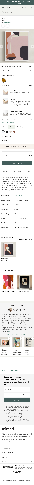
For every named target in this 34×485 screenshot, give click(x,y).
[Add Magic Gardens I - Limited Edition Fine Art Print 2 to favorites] (9, 338)
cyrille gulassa (7, 22)
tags (28, 172)
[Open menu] (3, 7)
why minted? (17, 172)
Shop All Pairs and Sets (26, 240)
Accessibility (29, 477)
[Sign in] (22, 7)
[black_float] (6, 131)
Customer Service (8, 453)
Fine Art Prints (13, 370)
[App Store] (8, 467)
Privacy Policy (16, 477)
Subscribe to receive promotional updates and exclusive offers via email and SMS (16, 380)
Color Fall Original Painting (8, 291)
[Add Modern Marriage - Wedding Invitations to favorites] (32, 338)
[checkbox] (4, 127)
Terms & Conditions (6, 477)
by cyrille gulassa (5, 260)
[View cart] (30, 7)
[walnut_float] (14, 131)
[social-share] (3, 25)
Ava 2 (13, 191)
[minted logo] (9, 7)
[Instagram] (20, 472)
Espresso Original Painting (23, 291)
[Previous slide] (1, 46)
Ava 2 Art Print (4, 258)
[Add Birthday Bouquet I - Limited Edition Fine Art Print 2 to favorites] (21, 338)
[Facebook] (13, 472)
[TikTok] (18, 472)
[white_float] (3, 131)
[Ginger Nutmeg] (4, 80)
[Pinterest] (16, 472)
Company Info (7, 448)
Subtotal (5, 155)
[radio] (17, 92)
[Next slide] (32, 46)
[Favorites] (26, 7)
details (5, 172)
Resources (6, 461)
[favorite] (7, 25)
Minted (4, 370)
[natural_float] (10, 131)
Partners (5, 457)
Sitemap (23, 477)
